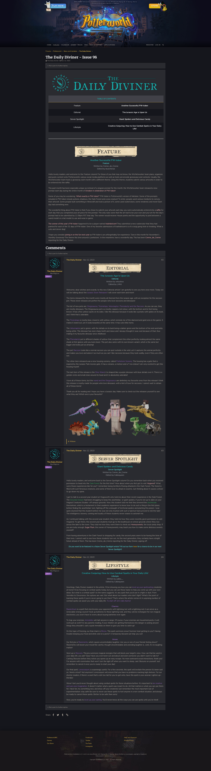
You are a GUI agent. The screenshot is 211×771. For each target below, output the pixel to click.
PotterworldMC (52, 738)
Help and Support (130, 738)
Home (49, 45)
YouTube (88, 743)
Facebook (89, 738)
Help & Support (96, 45)
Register (149, 45)
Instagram (89, 746)
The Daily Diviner (52, 61)
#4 (162, 557)
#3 (162, 450)
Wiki (86, 45)
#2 (162, 260)
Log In (157, 45)
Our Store (50, 743)
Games (73, 45)
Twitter (88, 740)
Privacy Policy (128, 740)
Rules (80, 45)
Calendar (65, 45)
